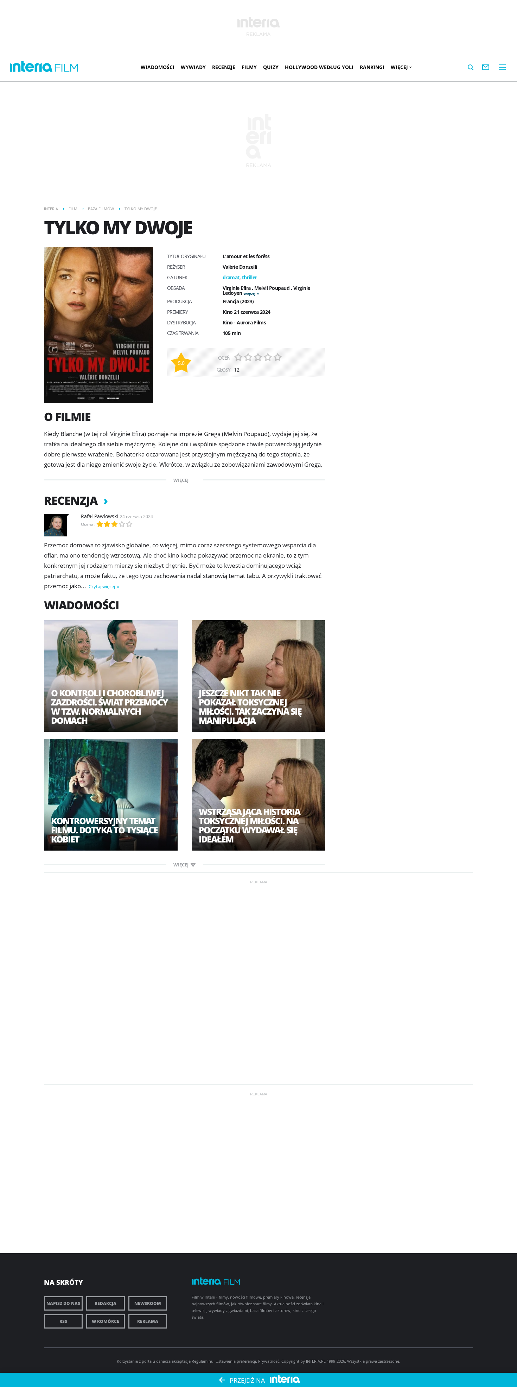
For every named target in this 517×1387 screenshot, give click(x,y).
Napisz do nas (63, 1303)
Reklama (147, 1321)
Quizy (271, 67)
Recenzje (223, 67)
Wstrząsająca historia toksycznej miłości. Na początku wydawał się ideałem (249, 825)
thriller (249, 277)
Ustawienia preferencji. (236, 1361)
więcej (249, 293)
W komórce (105, 1321)
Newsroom (147, 1303)
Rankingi (372, 67)
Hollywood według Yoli (319, 67)
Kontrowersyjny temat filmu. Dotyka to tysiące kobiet (104, 830)
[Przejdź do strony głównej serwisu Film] (66, 68)
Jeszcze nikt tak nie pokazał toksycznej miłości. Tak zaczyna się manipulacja (250, 706)
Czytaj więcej (102, 586)
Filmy (249, 67)
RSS (63, 1321)
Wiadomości (157, 67)
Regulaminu (202, 1361)
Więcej (399, 67)
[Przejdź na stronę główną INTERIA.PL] (31, 67)
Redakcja (105, 1303)
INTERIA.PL (316, 1361)
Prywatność (268, 1361)
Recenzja (72, 500)
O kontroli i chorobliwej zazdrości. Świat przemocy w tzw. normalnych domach (109, 706)
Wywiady (193, 67)
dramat (231, 277)
